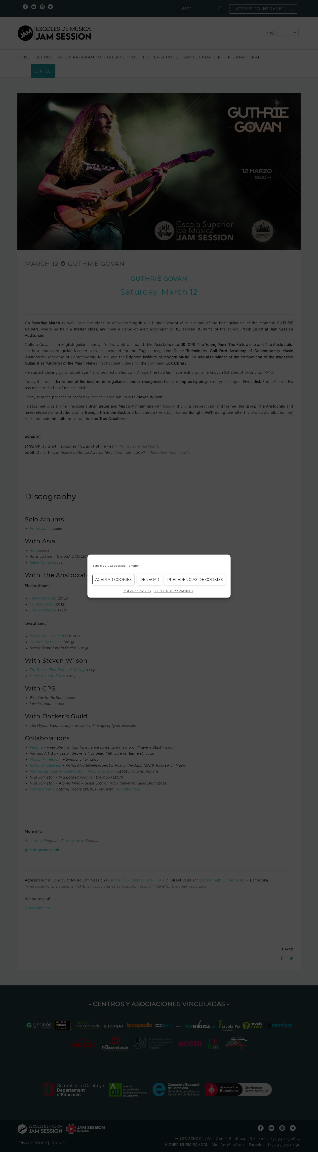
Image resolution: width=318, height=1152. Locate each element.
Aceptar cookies (113, 579)
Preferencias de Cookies (195, 579)
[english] (134, 565)
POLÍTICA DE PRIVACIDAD (173, 591)
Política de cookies (137, 591)
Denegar (149, 579)
